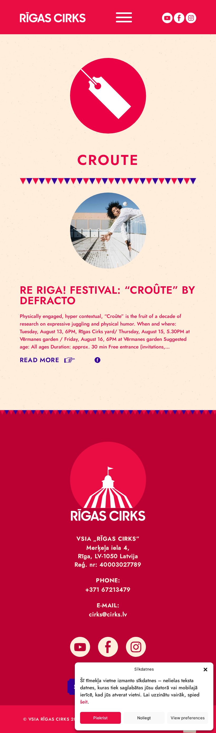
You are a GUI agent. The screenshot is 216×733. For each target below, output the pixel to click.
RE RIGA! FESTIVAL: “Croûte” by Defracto (107, 295)
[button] (205, 669)
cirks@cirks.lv (108, 614)
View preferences (188, 717)
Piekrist (100, 717)
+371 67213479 (108, 589)
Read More (39, 360)
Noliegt (144, 717)
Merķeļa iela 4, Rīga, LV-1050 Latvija (108, 551)
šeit (83, 701)
